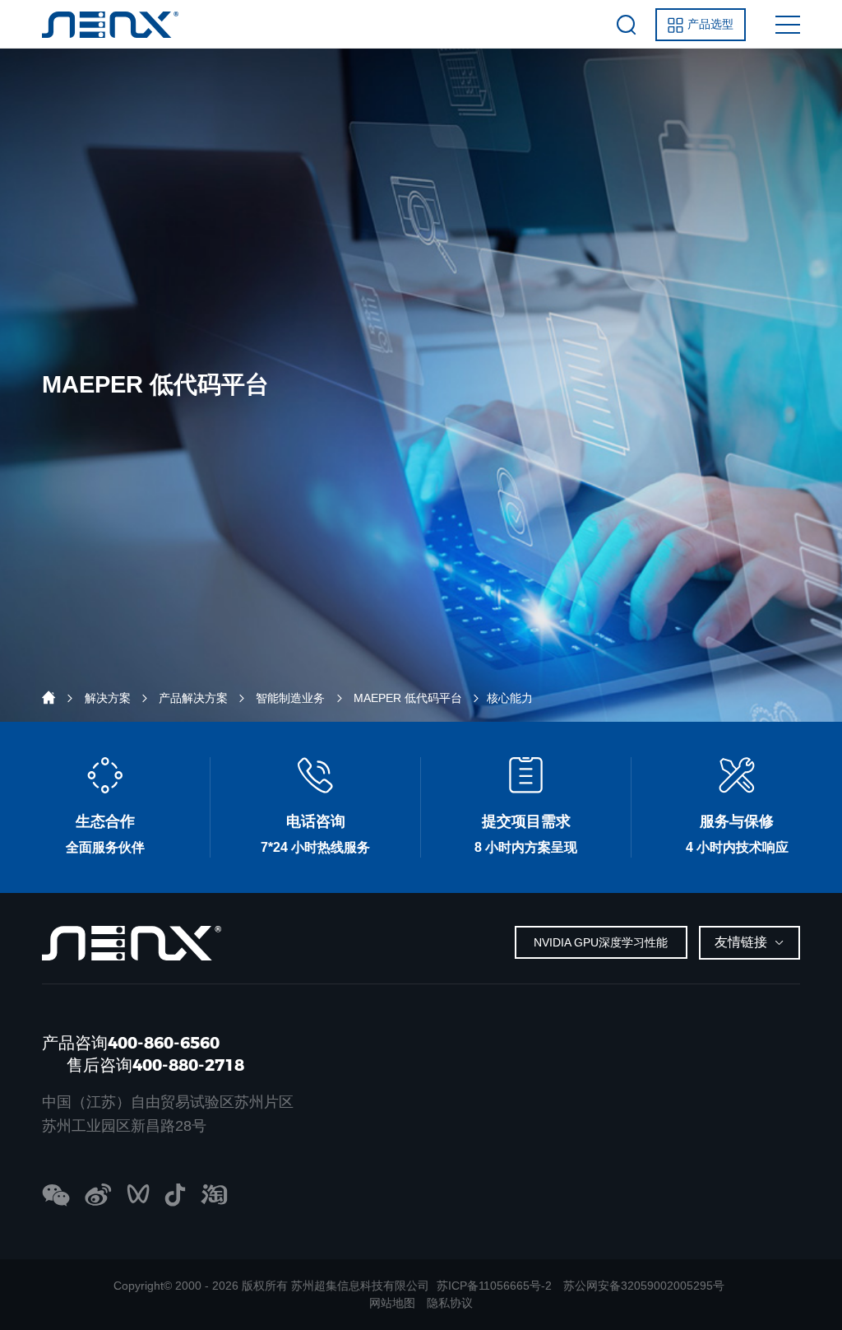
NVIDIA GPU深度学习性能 (601, 942)
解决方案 (108, 698)
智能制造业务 (290, 698)
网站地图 (392, 1302)
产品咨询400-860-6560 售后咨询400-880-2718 (143, 1054)
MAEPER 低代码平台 (408, 698)
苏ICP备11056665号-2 (494, 1285)
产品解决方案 (193, 698)
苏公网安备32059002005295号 (643, 1285)
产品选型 (710, 23)
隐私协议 (450, 1302)
